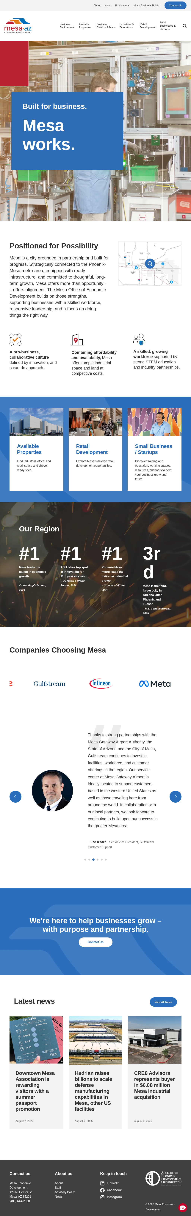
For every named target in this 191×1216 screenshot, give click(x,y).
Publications (122, 5)
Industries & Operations (127, 26)
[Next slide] (175, 797)
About (97, 5)
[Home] (18, 25)
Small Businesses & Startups (168, 26)
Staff (58, 1187)
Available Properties (85, 26)
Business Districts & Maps (106, 26)
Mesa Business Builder (147, 5)
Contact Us (175, 5)
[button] (85, 860)
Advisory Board (65, 1192)
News (108, 5)
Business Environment (67, 26)
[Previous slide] (15, 797)
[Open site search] (185, 26)
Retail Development (148, 26)
